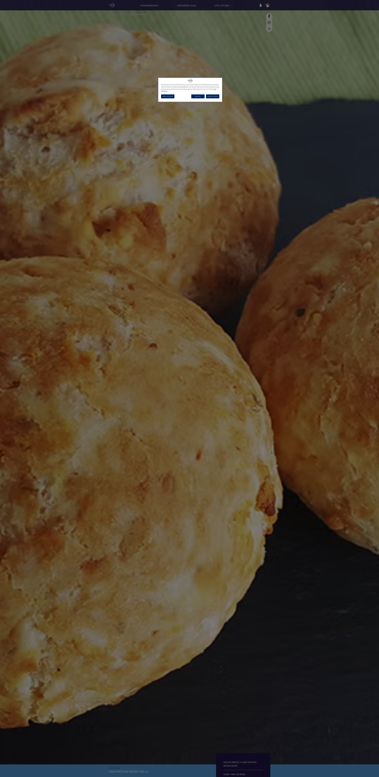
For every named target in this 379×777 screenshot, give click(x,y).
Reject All (198, 96)
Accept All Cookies (212, 96)
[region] (190, 90)
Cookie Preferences (167, 96)
